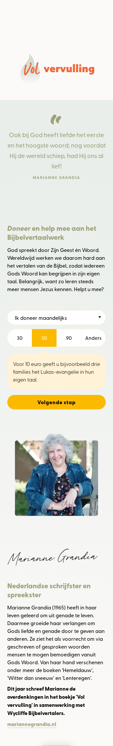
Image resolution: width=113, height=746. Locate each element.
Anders (93, 337)
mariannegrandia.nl (31, 724)
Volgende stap (56, 402)
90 (69, 337)
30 (20, 337)
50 (44, 337)
